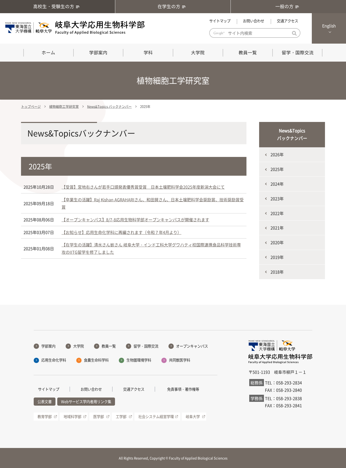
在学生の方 (169, 6)
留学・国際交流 (298, 52)
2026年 (277, 154)
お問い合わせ (253, 21)
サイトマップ (219, 21)
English (329, 26)
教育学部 (44, 416)
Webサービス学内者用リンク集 (86, 401)
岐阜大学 (193, 416)
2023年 (277, 198)
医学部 (98, 416)
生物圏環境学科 (138, 360)
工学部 (121, 416)
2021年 (277, 228)
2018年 (277, 272)
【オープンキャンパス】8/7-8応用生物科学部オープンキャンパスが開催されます (135, 220)
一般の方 (284, 6)
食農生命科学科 (96, 360)
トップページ (31, 106)
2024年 (277, 184)
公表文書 (44, 401)
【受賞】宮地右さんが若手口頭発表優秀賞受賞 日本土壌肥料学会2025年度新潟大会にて (143, 187)
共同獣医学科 (179, 360)
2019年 (277, 257)
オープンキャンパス (192, 346)
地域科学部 (72, 416)
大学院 (198, 52)
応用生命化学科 (53, 360)
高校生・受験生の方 (53, 6)
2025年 (277, 169)
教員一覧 (248, 52)
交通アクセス (287, 21)
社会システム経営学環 (156, 416)
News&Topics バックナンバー (109, 106)
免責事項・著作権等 (183, 389)
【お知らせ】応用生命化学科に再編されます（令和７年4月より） (121, 232)
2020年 (277, 242)
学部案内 (98, 52)
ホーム (48, 52)
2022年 (277, 213)
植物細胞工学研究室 (64, 106)
